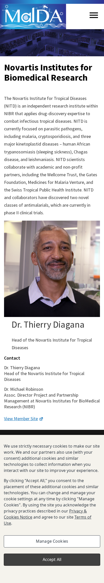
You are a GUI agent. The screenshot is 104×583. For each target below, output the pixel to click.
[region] (52, 509)
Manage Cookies (52, 541)
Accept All (52, 559)
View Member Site (21, 418)
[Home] (33, 16)
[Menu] (94, 17)
